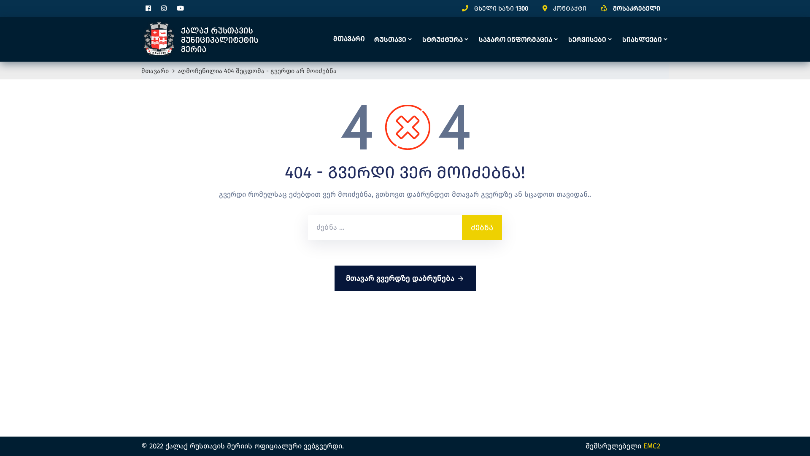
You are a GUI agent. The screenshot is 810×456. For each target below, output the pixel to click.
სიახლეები (642, 39)
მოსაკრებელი (636, 8)
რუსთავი (390, 39)
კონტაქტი (569, 8)
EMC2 (651, 446)
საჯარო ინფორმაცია (515, 39)
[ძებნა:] (385, 227)
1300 (522, 8)
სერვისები (587, 39)
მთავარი (349, 39)
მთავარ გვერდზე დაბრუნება (400, 278)
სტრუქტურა (442, 39)
